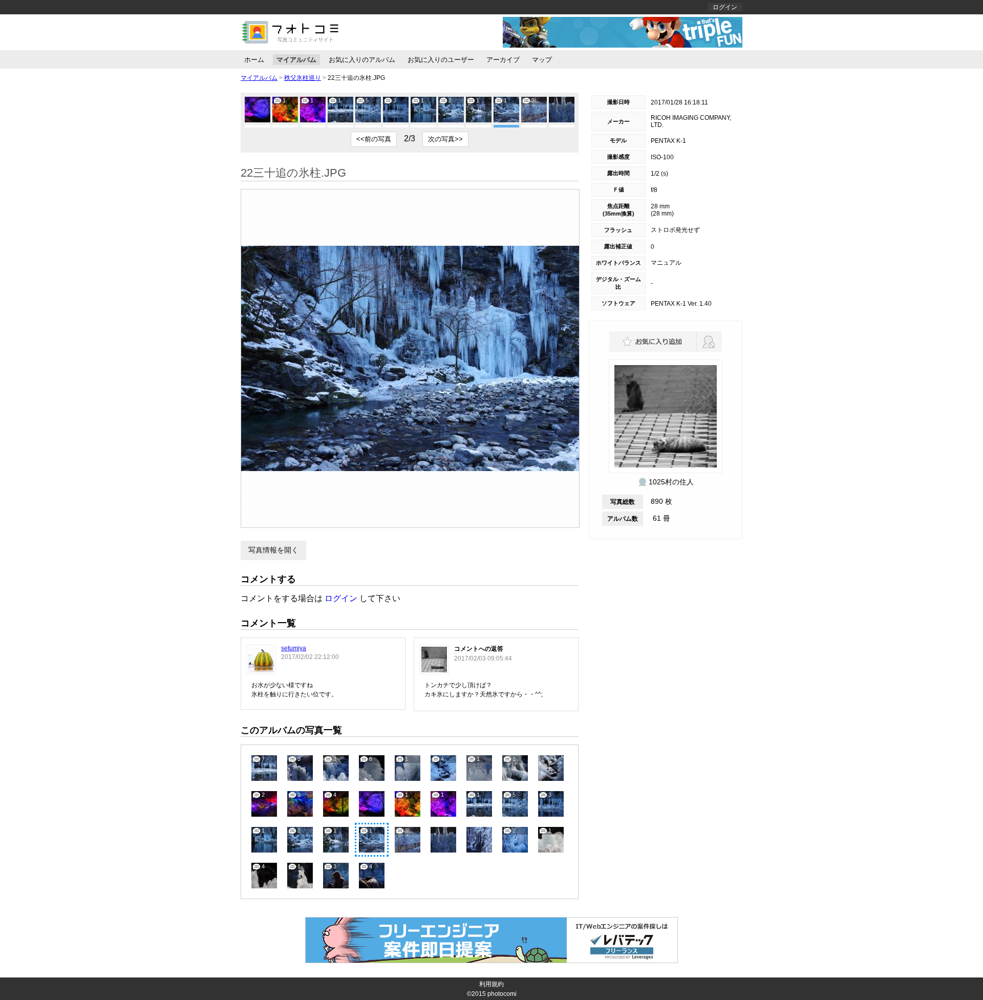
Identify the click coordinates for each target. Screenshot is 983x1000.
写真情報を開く (273, 550)
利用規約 (491, 984)
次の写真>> (445, 139)
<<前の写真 (373, 139)
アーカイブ (503, 59)
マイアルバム (296, 59)
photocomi (502, 993)
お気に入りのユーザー (441, 59)
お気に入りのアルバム (362, 59)
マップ (542, 59)
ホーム (254, 59)
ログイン (725, 7)
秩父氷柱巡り (302, 77)
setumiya (293, 648)
